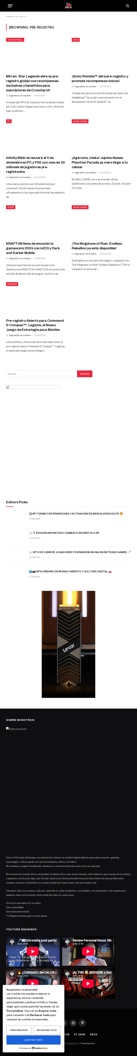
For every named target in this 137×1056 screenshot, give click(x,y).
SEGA (75, 40)
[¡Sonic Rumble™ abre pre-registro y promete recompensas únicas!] (101, 54)
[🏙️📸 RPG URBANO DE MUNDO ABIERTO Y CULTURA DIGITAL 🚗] (16, 576)
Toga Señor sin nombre (20, 95)
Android (12, 284)
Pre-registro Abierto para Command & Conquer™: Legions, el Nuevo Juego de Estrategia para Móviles (35, 325)
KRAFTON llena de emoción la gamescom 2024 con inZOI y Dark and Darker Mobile (32, 248)
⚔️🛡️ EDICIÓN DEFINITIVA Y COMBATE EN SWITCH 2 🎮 (64, 532)
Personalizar (18, 1030)
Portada (10, 16)
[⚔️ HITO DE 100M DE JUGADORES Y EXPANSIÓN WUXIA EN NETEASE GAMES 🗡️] (16, 557)
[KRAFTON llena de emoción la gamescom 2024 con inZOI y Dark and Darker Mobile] (35, 222)
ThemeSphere (87, 1043)
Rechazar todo (47, 1030)
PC (8, 121)
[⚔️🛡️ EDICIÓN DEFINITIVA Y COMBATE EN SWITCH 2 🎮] (16, 537)
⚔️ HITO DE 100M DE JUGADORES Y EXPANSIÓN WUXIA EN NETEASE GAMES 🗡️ (80, 552)
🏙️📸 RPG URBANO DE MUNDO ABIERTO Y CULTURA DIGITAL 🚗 (70, 571)
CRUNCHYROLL (15, 40)
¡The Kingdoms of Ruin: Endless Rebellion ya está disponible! (97, 246)
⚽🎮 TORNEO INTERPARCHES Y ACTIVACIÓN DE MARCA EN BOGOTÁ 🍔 (76, 513)
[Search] (127, 6)
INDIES (10, 207)
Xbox (93, 1034)
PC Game (79, 1034)
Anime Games (80, 121)
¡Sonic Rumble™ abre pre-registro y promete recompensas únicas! (100, 78)
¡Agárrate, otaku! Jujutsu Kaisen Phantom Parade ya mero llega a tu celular (100, 162)
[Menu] (10, 6)
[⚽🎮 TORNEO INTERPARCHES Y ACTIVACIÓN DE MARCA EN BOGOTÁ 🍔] (16, 518)
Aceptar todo (33, 1040)
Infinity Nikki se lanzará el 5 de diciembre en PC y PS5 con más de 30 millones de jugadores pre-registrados (35, 164)
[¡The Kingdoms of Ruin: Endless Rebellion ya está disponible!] (101, 222)
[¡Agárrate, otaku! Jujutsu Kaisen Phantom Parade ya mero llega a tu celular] (101, 136)
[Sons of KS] (69, 6)
